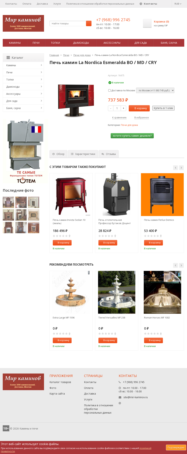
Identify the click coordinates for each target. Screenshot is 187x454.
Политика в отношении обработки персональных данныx (100, 3)
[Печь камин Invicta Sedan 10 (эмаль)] (71, 194)
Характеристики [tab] (85, 154)
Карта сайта (57, 393)
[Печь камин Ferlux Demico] (162, 194)
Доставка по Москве (123, 90)
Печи (36, 42)
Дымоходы (81, 42)
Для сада (140, 42)
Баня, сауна (169, 42)
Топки (55, 42)
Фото (52, 388)
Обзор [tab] (60, 154)
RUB (177, 3)
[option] (71, 213)
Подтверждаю (176, 447)
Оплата (26, 3)
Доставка (42, 3)
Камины (15, 42)
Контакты (11, 3)
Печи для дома (82, 55)
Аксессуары (112, 42)
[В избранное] (88, 243)
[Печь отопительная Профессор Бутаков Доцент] (116, 194)
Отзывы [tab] (111, 154)
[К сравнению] (82, 243)
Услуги (57, 3)
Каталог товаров (60, 382)
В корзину (140, 108)
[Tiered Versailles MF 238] (116, 292)
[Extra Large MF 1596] (71, 292)
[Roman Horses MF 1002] (162, 292)
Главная (54, 55)
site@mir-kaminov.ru (135, 397)
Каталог (17, 58)
